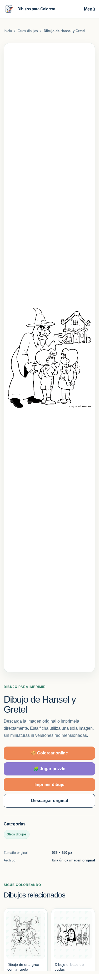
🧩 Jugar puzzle (49, 769)
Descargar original (49, 800)
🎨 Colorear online (49, 753)
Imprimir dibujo (49, 784)
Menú (89, 9)
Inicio (8, 31)
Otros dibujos (28, 31)
